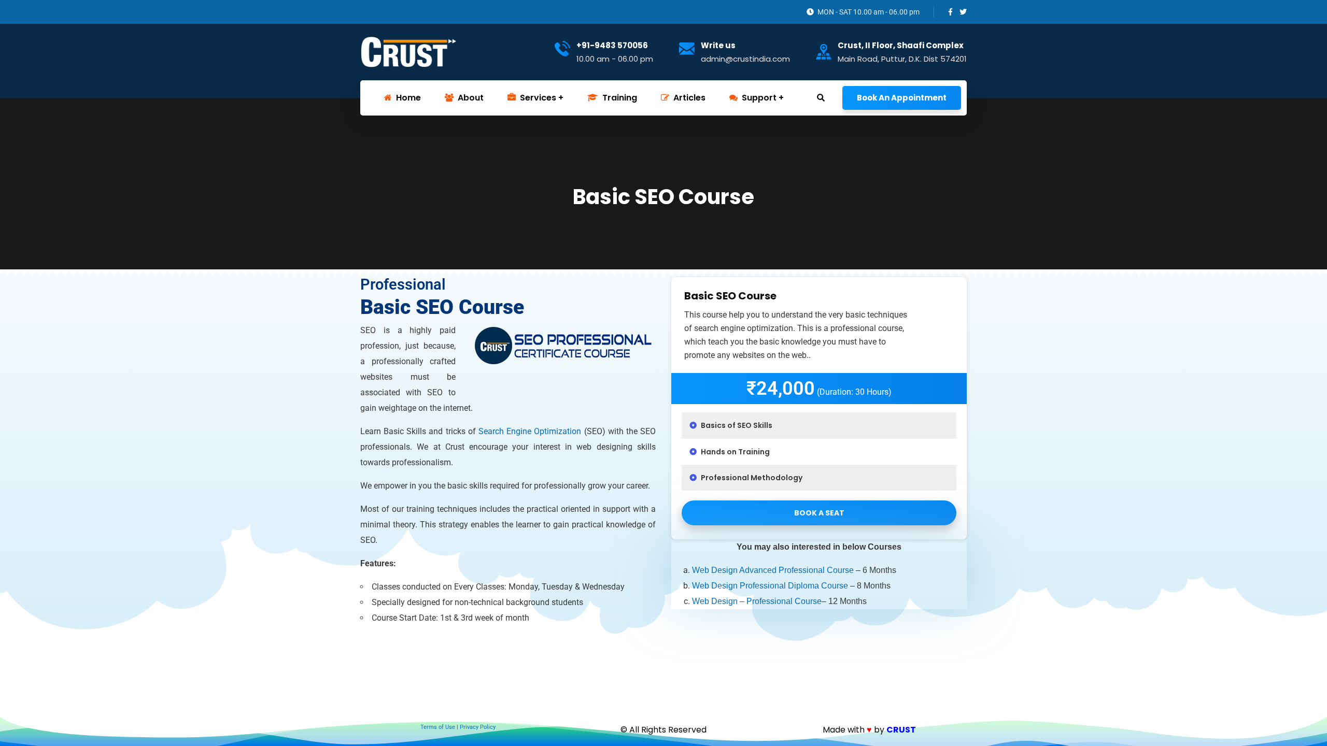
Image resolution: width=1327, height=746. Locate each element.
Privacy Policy (478, 727)
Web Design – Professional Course (757, 601)
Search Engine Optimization (529, 431)
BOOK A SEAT (819, 513)
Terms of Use (437, 727)
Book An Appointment (902, 97)
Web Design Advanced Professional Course (773, 570)
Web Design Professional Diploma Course (770, 585)
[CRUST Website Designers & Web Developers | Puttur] (408, 51)
